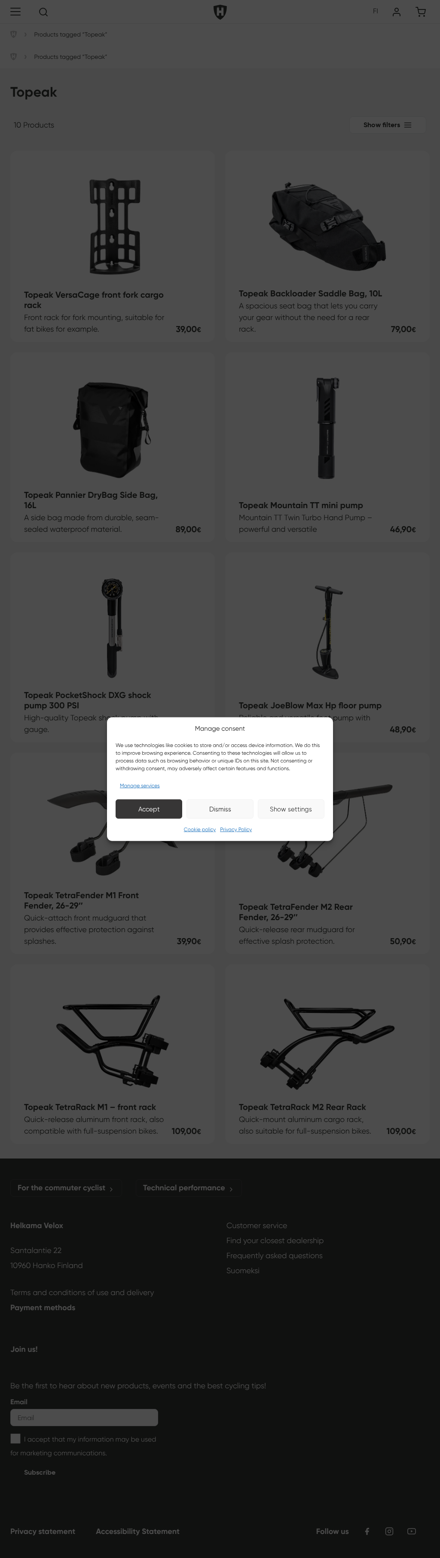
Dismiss (220, 809)
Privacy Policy (236, 829)
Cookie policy (200, 829)
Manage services (140, 786)
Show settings (291, 809)
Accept (149, 809)
